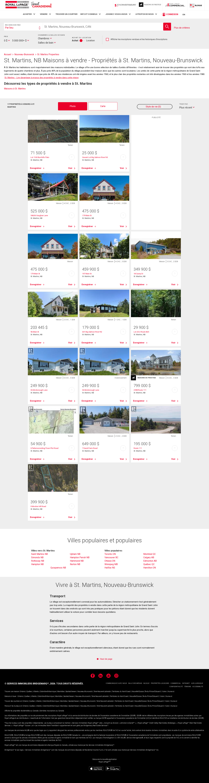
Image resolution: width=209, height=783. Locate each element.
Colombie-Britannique (48, 691)
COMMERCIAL (175, 683)
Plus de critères (182, 27)
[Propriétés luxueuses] (150, 5)
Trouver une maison (12, 691)
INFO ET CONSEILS (88, 14)
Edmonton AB (150, 561)
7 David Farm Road (90, 448)
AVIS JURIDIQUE (197, 683)
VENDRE (43, 14)
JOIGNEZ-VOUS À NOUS (116, 14)
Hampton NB (37, 564)
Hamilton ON (149, 567)
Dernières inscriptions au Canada (52, 711)
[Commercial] (175, 5)
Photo (73, 106)
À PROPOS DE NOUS (144, 14)
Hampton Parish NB (79, 557)
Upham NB (75, 554)
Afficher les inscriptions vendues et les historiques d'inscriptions (136, 39)
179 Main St (87, 215)
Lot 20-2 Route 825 (141, 332)
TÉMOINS (187, 687)
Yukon (164, 691)
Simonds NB (37, 557)
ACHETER (27, 14)
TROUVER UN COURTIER (66, 14)
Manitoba (60, 691)
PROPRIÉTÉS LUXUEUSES (160, 683)
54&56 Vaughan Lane (39, 215)
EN (184, 14)
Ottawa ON (109, 561)
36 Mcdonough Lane (39, 390)
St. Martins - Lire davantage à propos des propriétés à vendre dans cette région (42, 77)
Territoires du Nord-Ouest (121, 691)
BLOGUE (146, 683)
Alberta (36, 691)
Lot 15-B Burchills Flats (40, 157)
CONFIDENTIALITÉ (176, 687)
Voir (70, 168)
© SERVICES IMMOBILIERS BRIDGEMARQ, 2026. (30, 683)
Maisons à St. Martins (15, 88)
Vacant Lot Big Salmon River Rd (95, 157)
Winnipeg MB (111, 564)
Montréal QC (149, 554)
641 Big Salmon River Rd (92, 332)
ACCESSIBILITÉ (197, 687)
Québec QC (149, 564)
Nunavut (171, 691)
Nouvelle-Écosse (138, 691)
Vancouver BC (111, 557)
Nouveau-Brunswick (84, 691)
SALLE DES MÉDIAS (135, 683)
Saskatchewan (71, 691)
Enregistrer (35, 168)
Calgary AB (148, 557)
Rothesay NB (37, 561)
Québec (29, 691)
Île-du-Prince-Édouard (153, 691)
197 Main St (87, 274)
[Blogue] (196, 5)
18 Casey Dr (138, 274)
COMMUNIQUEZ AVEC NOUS (116, 683)
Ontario (22, 691)
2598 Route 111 (140, 390)
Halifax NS (109, 567)
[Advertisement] (156, 163)
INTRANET (186, 683)
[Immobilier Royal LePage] (28, 5)
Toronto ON (110, 554)
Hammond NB (77, 561)
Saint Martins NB (39, 554)
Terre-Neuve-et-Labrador (102, 691)
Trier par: (183, 104)
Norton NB (75, 564)
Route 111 (138, 448)
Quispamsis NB (58, 567)
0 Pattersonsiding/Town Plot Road (44, 448)
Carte (102, 106)
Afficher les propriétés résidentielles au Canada (21, 711)
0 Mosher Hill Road (38, 506)
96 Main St (35, 332)
